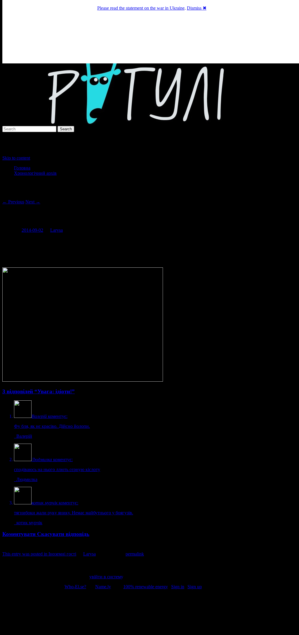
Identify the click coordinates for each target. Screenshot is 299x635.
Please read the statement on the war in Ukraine (141, 8)
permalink (135, 553)
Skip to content (16, 157)
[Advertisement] (149, 613)
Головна (22, 167)
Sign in (177, 586)
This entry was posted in (25, 553)
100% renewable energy (145, 586)
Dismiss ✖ (196, 8)
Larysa (56, 230)
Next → (32, 201)
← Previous (13, 201)
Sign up (194, 586)
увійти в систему (106, 576)
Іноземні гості (62, 553)
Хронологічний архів (35, 173)
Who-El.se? (75, 586)
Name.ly (103, 586)
